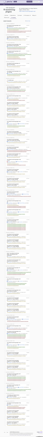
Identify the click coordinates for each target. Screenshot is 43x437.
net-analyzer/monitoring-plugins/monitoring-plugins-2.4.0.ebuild (16, 91)
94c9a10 (27, 86)
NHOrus (9, 161)
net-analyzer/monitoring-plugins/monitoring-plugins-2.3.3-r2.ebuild (16, 226)
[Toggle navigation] (4, 4)
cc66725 (27, 102)
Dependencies (13, 15)
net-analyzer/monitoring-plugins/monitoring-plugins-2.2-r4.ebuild (16, 407)
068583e (27, 36)
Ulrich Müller (10, 397)
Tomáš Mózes (10, 123)
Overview (6, 15)
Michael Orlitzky (10, 27)
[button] (29, 1)
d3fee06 (27, 131)
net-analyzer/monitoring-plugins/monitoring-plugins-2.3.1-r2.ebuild (16, 329)
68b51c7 (27, 360)
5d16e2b (27, 44)
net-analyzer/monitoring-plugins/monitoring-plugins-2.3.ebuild (15, 408)
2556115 (27, 316)
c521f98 (27, 219)
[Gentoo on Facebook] (6, 432)
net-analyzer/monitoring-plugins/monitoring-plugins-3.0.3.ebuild (16, 28)
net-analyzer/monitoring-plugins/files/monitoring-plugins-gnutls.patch (16, 151)
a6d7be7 (27, 209)
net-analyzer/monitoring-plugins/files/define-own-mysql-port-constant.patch (17, 321)
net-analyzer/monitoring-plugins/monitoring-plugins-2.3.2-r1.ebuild (16, 228)
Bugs (34, 15)
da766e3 (27, 178)
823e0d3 (27, 416)
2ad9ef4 (27, 421)
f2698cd (27, 191)
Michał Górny (10, 186)
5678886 (27, 267)
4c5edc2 (27, 169)
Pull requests (27, 15)
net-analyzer (10, 8)
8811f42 (27, 297)
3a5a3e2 (27, 153)
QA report (20, 15)
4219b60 (27, 63)
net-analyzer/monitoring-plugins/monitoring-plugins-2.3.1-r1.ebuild (16, 379)
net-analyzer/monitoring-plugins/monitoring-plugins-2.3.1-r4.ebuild (16, 227)
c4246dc (27, 342)
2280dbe (27, 352)
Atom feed (28, 20)
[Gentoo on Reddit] (7, 432)
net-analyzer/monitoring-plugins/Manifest (13, 56)
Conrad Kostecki (26, 319)
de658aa (27, 51)
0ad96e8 (27, 80)
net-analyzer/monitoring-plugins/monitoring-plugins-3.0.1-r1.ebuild (16, 32)
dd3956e (27, 25)
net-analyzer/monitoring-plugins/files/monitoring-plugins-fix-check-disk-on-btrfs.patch (19, 196)
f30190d (27, 200)
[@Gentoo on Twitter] (4, 432)
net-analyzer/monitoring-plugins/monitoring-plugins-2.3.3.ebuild (16, 274)
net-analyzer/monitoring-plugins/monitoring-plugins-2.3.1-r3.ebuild (16, 363)
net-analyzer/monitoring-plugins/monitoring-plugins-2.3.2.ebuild (16, 338)
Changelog (14, 17)
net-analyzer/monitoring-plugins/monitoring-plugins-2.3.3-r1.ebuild (16, 229)
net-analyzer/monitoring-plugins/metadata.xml (13, 57)
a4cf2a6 (27, 113)
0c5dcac (27, 121)
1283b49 (27, 410)
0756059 (27, 139)
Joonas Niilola (21, 387)
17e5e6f (27, 303)
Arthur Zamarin (10, 81)
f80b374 (27, 159)
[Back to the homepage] (8, 1)
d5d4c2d (27, 253)
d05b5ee (27, 402)
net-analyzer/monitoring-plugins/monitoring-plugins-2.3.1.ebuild (16, 380)
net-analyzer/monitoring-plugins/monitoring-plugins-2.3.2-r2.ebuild (16, 207)
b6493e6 (27, 95)
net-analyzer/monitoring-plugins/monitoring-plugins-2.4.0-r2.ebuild (16, 74)
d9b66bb (27, 290)
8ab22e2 (27, 239)
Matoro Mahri (10, 171)
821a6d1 (27, 325)
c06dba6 (27, 245)
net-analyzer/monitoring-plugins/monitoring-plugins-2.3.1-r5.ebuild (16, 206)
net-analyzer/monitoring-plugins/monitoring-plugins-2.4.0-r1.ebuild (16, 82)
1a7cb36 (27, 373)
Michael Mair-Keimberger (12, 194)
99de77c (27, 234)
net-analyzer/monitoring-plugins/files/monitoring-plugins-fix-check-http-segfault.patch (19, 150)
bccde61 (27, 147)
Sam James (10, 65)
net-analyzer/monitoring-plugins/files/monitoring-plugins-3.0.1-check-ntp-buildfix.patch (19, 54)
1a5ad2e (27, 331)
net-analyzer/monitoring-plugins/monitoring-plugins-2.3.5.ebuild (16, 100)
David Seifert (10, 221)
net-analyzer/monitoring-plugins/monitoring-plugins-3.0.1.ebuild (16, 55)
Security (7, 17)
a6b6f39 (27, 108)
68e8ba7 (27, 71)
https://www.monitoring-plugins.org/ (27, 11)
